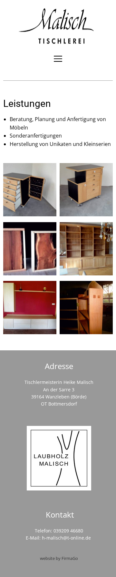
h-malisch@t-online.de (66, 538)
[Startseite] (58, 25)
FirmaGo (70, 558)
